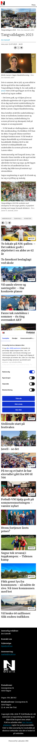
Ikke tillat (18, 410)
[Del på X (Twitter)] (18, 47)
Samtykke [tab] (5, 338)
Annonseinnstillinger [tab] (27, 338)
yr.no (3, 91)
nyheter (27, 218)
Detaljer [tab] (14, 338)
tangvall (18, 218)
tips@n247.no (6, 646)
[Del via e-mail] (21, 47)
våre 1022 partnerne (13, 348)
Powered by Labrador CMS (18, 741)
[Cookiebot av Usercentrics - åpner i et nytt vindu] (26, 333)
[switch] (32, 377)
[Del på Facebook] (15, 47)
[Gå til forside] (3, 3)
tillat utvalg (18, 404)
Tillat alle (18, 398)
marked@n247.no (8, 654)
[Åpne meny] (33, 3)
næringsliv (6, 218)
